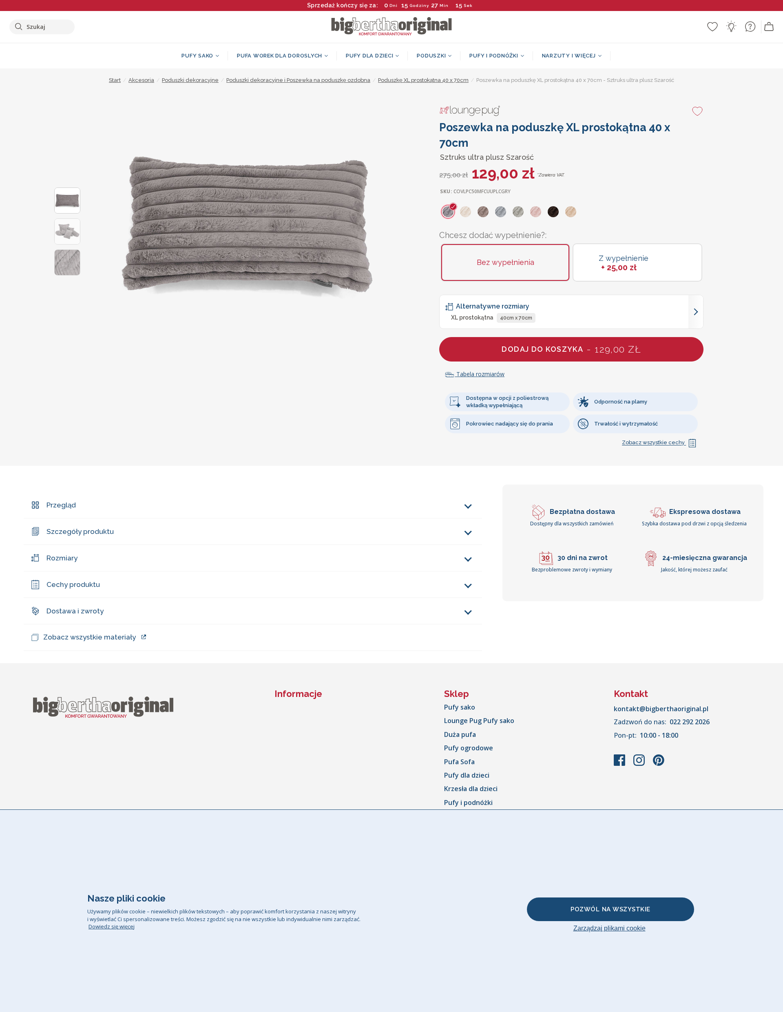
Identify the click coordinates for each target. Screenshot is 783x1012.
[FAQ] (750, 26)
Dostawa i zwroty (75, 611)
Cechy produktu (73, 584)
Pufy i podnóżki (468, 802)
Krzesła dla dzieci (471, 788)
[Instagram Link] (639, 764)
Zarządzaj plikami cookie (609, 928)
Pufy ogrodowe (468, 747)
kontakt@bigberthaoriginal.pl (661, 708)
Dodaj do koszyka (571, 349)
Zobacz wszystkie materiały (89, 637)
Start (115, 80)
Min (444, 5)
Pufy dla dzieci (466, 775)
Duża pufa (460, 734)
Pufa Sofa (459, 761)
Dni (393, 5)
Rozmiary (61, 558)
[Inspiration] (731, 26)
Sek (468, 5)
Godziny (419, 5)
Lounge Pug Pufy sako (479, 720)
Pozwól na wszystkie (610, 909)
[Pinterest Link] (658, 764)
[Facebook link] (620, 764)
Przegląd (61, 505)
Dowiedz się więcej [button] (111, 926)
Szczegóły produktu (80, 531)
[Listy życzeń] (712, 26)
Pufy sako (459, 707)
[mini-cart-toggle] (769, 26)
